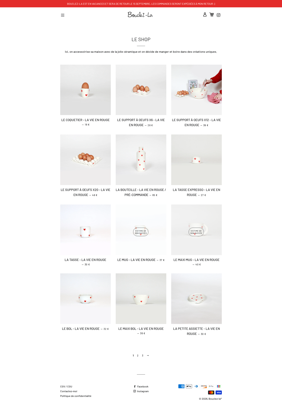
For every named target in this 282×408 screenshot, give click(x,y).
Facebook (142, 386)
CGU (69, 386)
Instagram (143, 391)
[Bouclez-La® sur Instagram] (218, 15)
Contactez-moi (68, 391)
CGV (62, 386)
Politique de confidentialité (75, 395)
